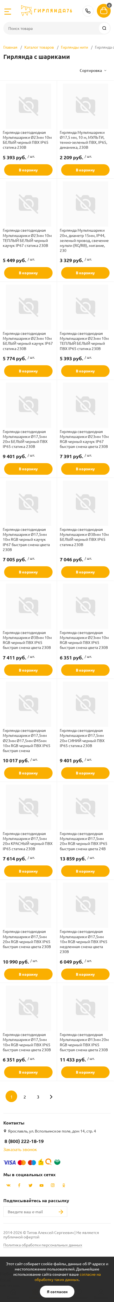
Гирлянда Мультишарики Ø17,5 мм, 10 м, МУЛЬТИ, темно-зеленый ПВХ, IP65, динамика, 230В (83, 140)
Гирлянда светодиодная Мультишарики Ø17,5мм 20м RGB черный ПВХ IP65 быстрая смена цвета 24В (83, 841)
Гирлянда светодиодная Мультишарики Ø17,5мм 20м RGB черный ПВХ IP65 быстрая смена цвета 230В (27, 939)
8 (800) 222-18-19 (88, 11)
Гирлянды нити (74, 47)
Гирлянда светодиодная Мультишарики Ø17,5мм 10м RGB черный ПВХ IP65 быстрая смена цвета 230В (27, 1042)
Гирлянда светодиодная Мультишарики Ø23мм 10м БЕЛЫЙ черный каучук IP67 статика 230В (28, 341)
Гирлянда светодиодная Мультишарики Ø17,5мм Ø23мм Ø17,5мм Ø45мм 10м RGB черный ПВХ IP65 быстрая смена (26, 740)
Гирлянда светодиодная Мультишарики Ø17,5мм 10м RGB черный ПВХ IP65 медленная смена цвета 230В (83, 941)
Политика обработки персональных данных (42, 1244)
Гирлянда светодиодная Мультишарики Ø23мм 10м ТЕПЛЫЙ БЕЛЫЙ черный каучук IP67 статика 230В (27, 238)
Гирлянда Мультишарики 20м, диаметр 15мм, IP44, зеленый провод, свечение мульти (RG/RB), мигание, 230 (84, 240)
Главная (10, 47)
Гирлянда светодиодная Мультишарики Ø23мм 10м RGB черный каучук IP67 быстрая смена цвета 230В (84, 439)
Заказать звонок (20, 1149)
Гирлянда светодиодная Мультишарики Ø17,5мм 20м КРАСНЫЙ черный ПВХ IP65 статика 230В (28, 841)
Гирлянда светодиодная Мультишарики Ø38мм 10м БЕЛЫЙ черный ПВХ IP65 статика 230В (84, 537)
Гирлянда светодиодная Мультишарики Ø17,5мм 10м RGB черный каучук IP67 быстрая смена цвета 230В (26, 539)
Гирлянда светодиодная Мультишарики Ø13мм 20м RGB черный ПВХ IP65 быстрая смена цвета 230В (84, 1042)
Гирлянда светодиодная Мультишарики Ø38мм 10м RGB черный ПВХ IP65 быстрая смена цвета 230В (27, 640)
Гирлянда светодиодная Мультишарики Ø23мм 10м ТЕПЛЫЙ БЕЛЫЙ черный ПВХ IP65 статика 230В (84, 341)
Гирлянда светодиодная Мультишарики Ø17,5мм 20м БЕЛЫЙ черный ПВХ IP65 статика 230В (25, 439)
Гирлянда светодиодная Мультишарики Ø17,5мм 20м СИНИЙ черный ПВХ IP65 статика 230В (82, 738)
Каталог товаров (39, 47)
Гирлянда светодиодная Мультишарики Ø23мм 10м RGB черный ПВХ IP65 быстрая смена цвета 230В (84, 640)
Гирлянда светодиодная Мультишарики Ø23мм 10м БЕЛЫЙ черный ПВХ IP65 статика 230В (27, 140)
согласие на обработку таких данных (68, 1277)
